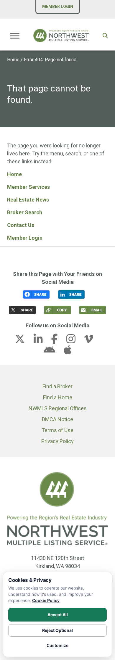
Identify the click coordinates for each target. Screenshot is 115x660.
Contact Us (20, 225)
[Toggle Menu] (14, 35)
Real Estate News (28, 200)
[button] (105, 36)
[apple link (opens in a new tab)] (67, 352)
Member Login (57, 6)
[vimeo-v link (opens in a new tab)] (92, 341)
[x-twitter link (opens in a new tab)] (23, 341)
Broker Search (24, 212)
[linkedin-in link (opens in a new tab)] (42, 341)
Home (13, 59)
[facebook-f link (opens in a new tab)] (58, 341)
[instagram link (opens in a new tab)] (74, 341)
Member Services (28, 187)
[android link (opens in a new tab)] (53, 352)
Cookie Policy (46, 600)
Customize (57, 645)
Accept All (57, 614)
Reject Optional (57, 630)
